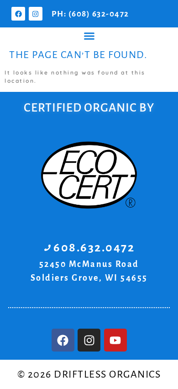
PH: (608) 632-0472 (90, 14)
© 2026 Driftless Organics (89, 374)
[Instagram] (35, 14)
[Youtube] (115, 340)
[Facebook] (18, 14)
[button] (89, 36)
